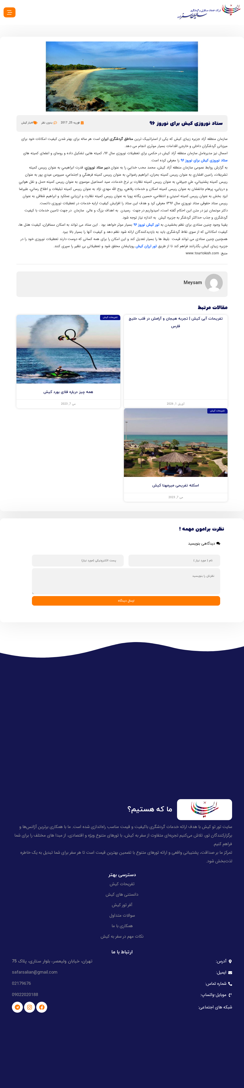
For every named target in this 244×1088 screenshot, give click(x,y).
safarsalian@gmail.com (34, 972)
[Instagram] (29, 1007)
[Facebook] (41, 1007)
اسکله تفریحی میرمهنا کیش (175, 485)
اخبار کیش (27, 122)
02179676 (21, 983)
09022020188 (25, 994)
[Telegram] (17, 1007)
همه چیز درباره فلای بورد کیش (68, 392)
